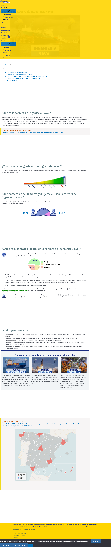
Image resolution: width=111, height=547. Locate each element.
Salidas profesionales (11, 80)
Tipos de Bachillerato (6, 57)
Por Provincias (9, 17)
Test (2, 22)
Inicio (2, 5)
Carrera (7, 64)
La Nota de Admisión (7, 51)
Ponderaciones (5, 35)
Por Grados (8, 14)
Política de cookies (19, 545)
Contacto (17, 537)
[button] (6, 7)
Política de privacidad (20, 533)
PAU (2, 40)
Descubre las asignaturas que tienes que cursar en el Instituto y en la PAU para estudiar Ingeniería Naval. (32, 132)
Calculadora (5, 38)
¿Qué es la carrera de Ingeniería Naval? (16, 72)
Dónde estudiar (5, 30)
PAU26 (7, 47)
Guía (2, 25)
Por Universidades (10, 19)
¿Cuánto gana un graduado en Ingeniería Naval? (18, 74)
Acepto (95, 541)
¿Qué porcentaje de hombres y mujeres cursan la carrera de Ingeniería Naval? (27, 76)
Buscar (3, 7)
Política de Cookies (19, 535)
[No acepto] (30, 545)
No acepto (6, 545)
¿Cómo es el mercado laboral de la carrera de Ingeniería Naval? (22, 78)
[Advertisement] (45, 96)
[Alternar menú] (8, 11)
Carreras (3, 27)
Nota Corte (4, 32)
